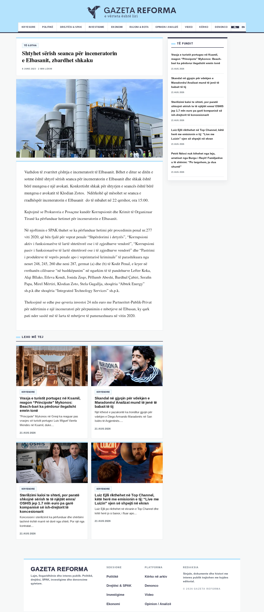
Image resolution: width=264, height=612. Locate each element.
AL (235, 27)
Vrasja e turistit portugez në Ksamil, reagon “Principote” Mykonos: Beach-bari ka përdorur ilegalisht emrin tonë (50, 404)
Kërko (203, 27)
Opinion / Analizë (166, 27)
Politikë (47, 27)
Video (188, 27)
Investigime (96, 27)
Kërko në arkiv (156, 576)
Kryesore (28, 27)
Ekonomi (117, 27)
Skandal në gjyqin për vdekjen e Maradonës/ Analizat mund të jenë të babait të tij (126, 402)
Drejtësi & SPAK (71, 27)
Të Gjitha (30, 45)
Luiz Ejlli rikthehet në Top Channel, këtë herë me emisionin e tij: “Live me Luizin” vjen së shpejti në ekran (127, 499)
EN (243, 27)
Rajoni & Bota (139, 27)
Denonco (221, 27)
